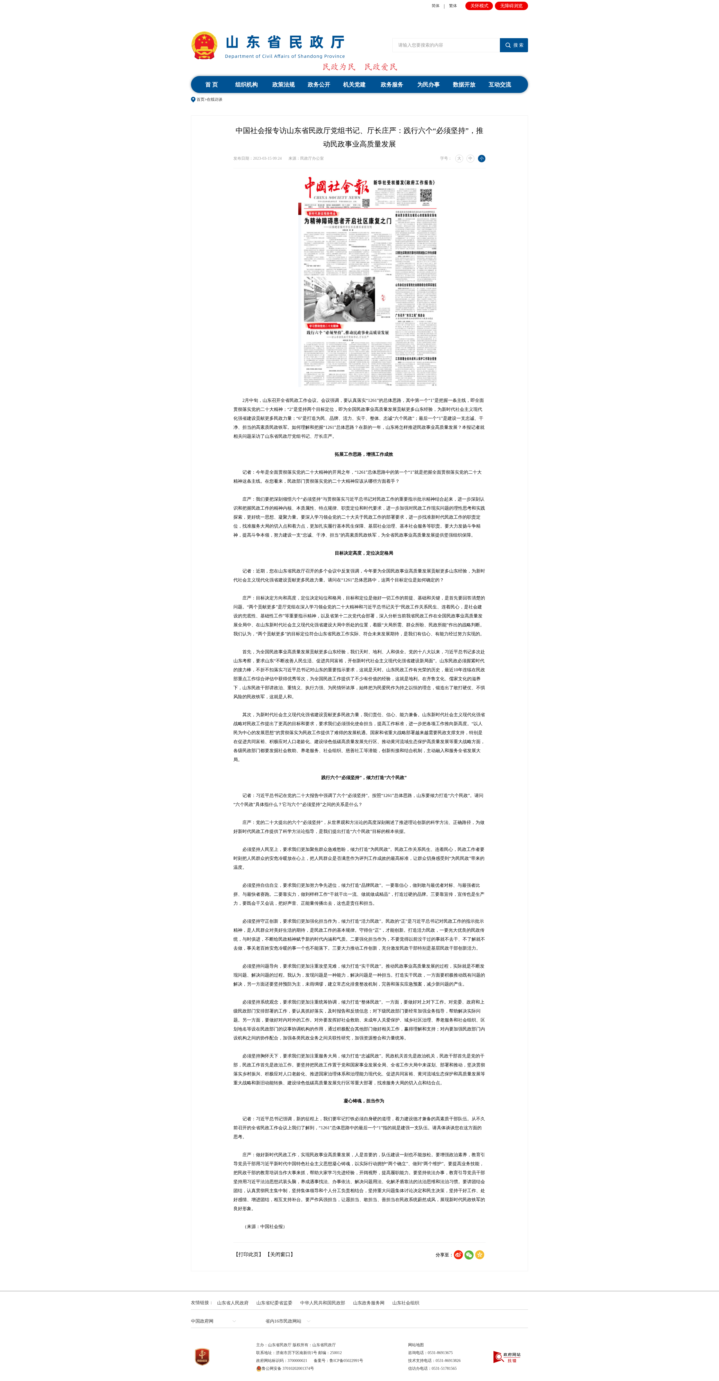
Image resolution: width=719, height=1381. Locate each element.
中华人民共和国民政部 (322, 1302)
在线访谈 (214, 99)
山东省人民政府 (233, 1302)
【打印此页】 (248, 1254)
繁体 (453, 6)
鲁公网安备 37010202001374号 (288, 1368)
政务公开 (319, 84)
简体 (436, 6)
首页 (200, 99)
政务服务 (392, 84)
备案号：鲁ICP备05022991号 (338, 1361)
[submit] (514, 45)
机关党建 (354, 84)
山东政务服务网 (368, 1302)
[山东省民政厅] (268, 45)
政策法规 (283, 84)
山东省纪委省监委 (274, 1302)
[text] (446, 45)
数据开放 (464, 84)
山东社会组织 (405, 1302)
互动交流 (500, 84)
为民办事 (428, 84)
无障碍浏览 (511, 5)
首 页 (211, 84)
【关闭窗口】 (280, 1254)
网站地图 (416, 1345)
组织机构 (246, 84)
